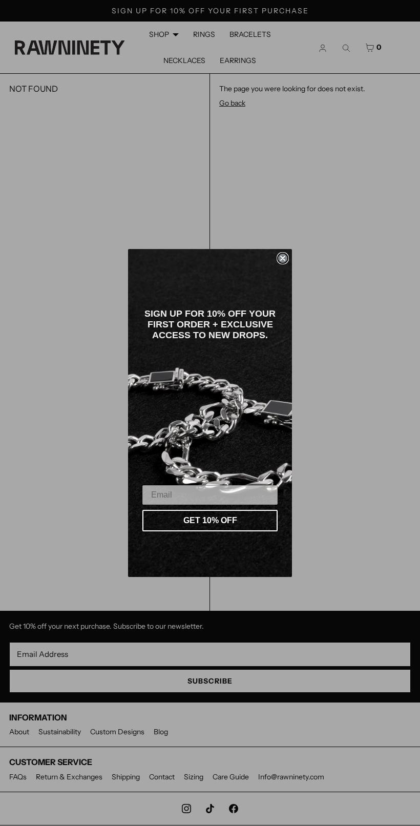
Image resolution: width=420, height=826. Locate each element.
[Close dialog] (283, 258)
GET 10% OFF (210, 520)
